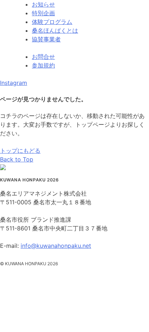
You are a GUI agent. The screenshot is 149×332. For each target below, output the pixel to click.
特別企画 (43, 13)
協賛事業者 (46, 39)
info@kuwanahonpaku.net (56, 245)
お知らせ (43, 4)
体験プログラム (52, 21)
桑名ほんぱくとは (55, 30)
